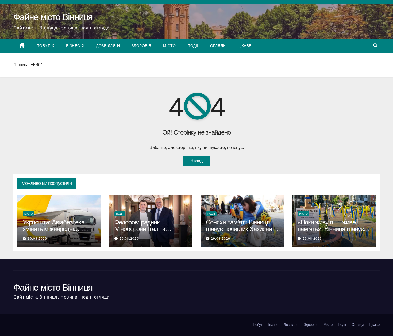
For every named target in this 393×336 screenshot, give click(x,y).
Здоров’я (141, 46)
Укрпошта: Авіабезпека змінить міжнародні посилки (53, 229)
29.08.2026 (129, 238)
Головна (20, 64)
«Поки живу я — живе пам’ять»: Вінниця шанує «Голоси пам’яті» (331, 229)
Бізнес (74, 46)
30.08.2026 (37, 238)
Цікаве (245, 46)
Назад (196, 161)
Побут (44, 46)
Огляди (218, 46)
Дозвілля (106, 46)
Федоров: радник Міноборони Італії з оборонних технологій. (143, 229)
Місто (169, 46)
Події (192, 46)
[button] (375, 45)
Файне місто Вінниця (53, 17)
